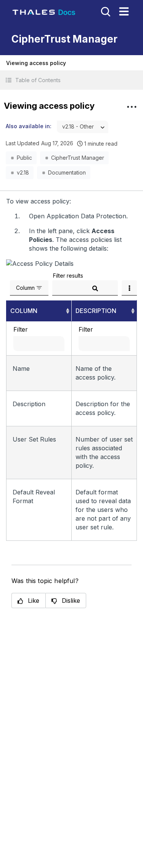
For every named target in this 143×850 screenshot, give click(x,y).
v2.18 (23, 172)
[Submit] (95, 288)
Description (96, 311)
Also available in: (28, 126)
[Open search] (104, 11)
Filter (20, 329)
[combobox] (82, 127)
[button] (71, 80)
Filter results (68, 275)
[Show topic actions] (131, 106)
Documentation (67, 172)
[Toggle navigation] (124, 11)
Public (24, 157)
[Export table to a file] (129, 288)
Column (25, 287)
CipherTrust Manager (77, 157)
